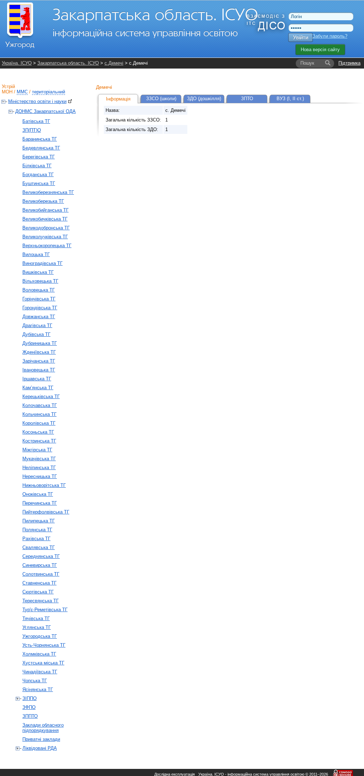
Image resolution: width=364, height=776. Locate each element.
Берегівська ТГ (38, 156)
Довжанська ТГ (38, 316)
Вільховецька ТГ (40, 281)
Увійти (300, 37)
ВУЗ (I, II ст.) (290, 98)
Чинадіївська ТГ (39, 671)
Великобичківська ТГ (45, 219)
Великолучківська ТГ (45, 236)
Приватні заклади (41, 739)
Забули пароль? (329, 36)
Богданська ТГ (38, 174)
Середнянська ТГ (41, 556)
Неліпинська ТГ (39, 467)
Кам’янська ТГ (37, 387)
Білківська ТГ (37, 165)
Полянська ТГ (37, 529)
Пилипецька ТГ (38, 520)
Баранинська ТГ (39, 139)
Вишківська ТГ (38, 272)
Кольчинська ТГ (39, 414)
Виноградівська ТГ (42, 263)
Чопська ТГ (34, 680)
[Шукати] (328, 63)
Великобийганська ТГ (45, 210)
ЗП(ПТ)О (31, 130)
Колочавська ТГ (39, 405)
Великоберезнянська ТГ (48, 192)
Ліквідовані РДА (39, 748)
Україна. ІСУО (17, 63)
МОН (7, 91)
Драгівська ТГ (37, 325)
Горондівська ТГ (39, 307)
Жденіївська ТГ (39, 352)
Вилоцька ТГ (36, 254)
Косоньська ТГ (38, 432)
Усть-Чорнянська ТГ (43, 645)
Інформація (118, 99)
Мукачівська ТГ (39, 458)
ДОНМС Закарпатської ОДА (45, 111)
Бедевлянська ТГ (41, 148)
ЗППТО (30, 716)
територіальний (48, 91)
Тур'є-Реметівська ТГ (45, 609)
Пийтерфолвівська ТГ (45, 512)
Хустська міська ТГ (43, 663)
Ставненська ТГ (39, 583)
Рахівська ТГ (36, 538)
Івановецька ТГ (38, 370)
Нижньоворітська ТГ (44, 485)
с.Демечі (114, 63)
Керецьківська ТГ (41, 396)
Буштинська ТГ (38, 183)
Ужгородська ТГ (39, 636)
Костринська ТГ (39, 441)
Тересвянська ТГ (40, 600)
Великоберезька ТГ (43, 201)
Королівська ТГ (38, 423)
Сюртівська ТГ (38, 592)
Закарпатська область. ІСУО (68, 63)
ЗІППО (29, 698)
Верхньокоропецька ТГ (46, 245)
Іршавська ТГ (36, 378)
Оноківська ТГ (37, 494)
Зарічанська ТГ (38, 361)
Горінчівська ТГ (38, 299)
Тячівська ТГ (36, 618)
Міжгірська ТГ (37, 449)
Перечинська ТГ (39, 503)
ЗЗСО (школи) (161, 98)
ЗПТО (247, 98)
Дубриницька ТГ (39, 343)
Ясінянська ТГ (37, 689)
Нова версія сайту (320, 49)
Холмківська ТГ (39, 654)
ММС (22, 91)
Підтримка (349, 63)
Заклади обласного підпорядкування (43, 727)
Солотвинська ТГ (40, 574)
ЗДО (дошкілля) (204, 98)
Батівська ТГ (36, 121)
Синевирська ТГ (39, 565)
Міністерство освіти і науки (37, 101)
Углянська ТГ (36, 627)
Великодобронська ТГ (46, 227)
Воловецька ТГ (38, 290)
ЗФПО (29, 707)
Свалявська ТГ (38, 547)
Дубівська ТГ (36, 334)
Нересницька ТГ (39, 476)
